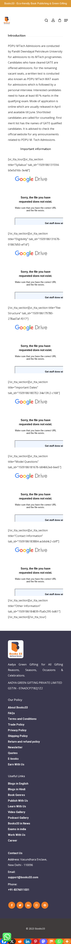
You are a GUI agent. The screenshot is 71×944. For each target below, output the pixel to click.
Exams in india (17, 829)
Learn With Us (17, 806)
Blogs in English (18, 783)
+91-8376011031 (18, 889)
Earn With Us (16, 764)
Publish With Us (18, 800)
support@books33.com (23, 877)
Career (12, 840)
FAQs (11, 713)
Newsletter (15, 747)
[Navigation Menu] (66, 20)
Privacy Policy (17, 730)
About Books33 (18, 707)
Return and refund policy (24, 741)
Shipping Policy (18, 736)
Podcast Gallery (18, 817)
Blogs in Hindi (16, 789)
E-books (13, 758)
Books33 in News (19, 823)
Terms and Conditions (22, 719)
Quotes (13, 753)
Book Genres (16, 795)
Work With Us (16, 834)
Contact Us (15, 853)
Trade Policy (16, 724)
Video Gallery (16, 812)
